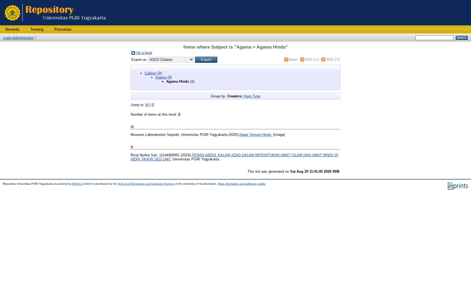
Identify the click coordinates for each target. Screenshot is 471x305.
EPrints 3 (78, 183)
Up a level (144, 53)
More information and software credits (241, 183)
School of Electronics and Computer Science (146, 183)
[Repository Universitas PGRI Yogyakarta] (55, 24)
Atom (293, 60)
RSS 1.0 (312, 60)
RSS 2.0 (333, 60)
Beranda (12, 29)
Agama (161, 77)
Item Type (252, 96)
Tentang (37, 29)
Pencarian (63, 29)
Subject (150, 73)
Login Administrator (18, 38)
